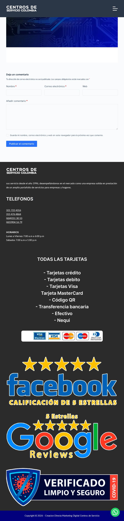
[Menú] (115, 8)
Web (85, 86)
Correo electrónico (55, 86)
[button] (115, 512)
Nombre (11, 86)
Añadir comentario (17, 100)
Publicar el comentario (21, 143)
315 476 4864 (13, 214)
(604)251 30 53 (14, 218)
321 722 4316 (13, 210)
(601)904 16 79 (14, 222)
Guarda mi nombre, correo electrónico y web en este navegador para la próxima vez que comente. (56, 135)
